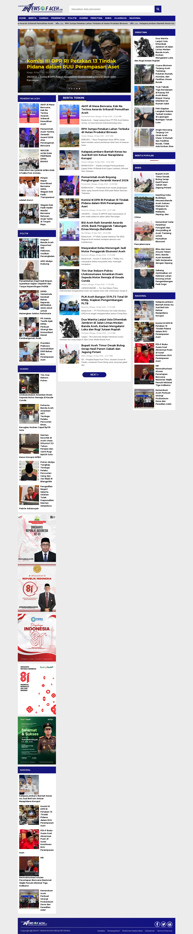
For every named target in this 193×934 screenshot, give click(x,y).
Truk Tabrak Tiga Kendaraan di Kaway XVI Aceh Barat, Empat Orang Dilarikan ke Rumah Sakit (164, 95)
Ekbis (108, 18)
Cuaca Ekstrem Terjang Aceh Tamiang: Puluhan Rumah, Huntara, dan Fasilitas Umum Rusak (164, 74)
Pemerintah (58, 18)
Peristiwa (96, 18)
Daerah (43, 18)
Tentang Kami (113, 931)
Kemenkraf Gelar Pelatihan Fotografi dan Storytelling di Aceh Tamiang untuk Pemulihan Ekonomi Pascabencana (154, 233)
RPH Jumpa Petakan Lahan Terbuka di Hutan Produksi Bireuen (74, 23)
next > (94, 374)
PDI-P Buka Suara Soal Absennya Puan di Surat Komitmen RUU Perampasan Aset (164, 352)
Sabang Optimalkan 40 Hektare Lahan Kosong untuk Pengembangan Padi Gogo (164, 277)
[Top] (184, 929)
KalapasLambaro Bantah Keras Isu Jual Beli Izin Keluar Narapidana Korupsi (155, 23)
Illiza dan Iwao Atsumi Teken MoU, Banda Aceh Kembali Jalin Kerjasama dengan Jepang (164, 256)
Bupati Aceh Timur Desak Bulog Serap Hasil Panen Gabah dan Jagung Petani (163, 181)
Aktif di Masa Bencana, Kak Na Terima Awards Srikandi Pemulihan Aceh (73, 64)
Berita (32, 18)
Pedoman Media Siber (132, 931)
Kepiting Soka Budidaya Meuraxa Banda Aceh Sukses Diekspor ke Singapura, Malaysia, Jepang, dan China (153, 206)
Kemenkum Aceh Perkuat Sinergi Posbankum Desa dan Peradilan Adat (163, 397)
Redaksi (101, 931)
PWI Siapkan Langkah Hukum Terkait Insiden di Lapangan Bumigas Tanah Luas (164, 115)
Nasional (135, 18)
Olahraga (120, 18)
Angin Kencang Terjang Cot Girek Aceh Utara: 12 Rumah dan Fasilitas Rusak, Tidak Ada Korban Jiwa (164, 138)
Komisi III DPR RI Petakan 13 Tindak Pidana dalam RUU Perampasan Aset (164, 330)
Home (22, 18)
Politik (72, 18)
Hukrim (83, 18)
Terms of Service (164, 931)
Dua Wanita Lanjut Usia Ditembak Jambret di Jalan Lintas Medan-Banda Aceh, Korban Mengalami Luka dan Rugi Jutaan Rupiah (153, 49)
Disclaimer (150, 931)
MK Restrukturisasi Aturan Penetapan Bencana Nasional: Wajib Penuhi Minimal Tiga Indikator (164, 375)
